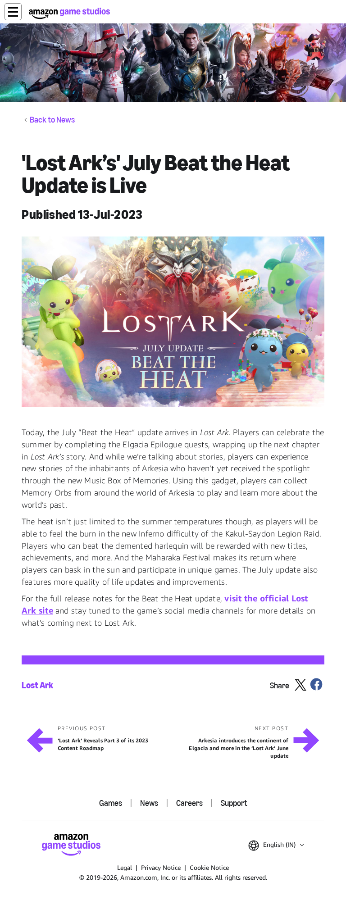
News (149, 803)
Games (110, 803)
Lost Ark (37, 685)
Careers (189, 803)
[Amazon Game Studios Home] (69, 13)
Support (234, 803)
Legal (124, 867)
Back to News (52, 120)
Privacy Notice (161, 867)
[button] (13, 11)
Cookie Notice (209, 867)
